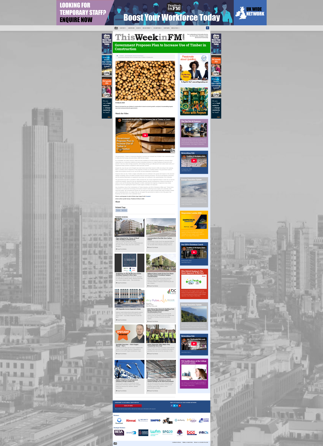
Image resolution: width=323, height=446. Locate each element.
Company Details (176, 442)
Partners (166, 28)
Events (138, 28)
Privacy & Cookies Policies (201, 442)
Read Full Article (121, 249)
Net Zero (124, 210)
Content (122, 28)
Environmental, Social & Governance (134, 55)
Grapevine (131, 28)
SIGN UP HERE (128, 406)
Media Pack (175, 28)
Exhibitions (157, 28)
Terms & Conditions (187, 442)
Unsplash (148, 196)
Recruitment (147, 28)
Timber (118, 210)
